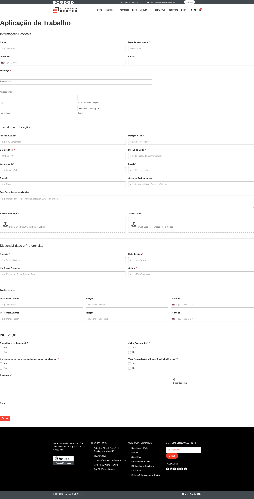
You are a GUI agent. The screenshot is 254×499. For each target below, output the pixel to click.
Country (81, 113)
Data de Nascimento (139, 42)
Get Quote (173, 10)
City (1, 102)
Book (183, 10)
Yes (5, 347)
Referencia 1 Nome (9, 298)
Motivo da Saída (137, 150)
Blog (134, 10)
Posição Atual (136, 135)
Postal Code (5, 113)
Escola (132, 164)
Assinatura (6, 375)
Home (99, 10)
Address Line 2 (6, 92)
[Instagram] (61, 2)
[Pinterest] (68, 2)
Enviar (5, 418)
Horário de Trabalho (10, 268)
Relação (90, 298)
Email (131, 56)
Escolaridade (7, 164)
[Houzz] (57, 2)
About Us (144, 10)
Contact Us (160, 10)
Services (109, 10)
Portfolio (124, 10)
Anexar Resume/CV (9, 213)
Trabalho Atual (8, 135)
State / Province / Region (88, 102)
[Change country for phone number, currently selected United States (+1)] (3, 62)
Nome (3, 42)
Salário (132, 268)
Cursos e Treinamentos (140, 178)
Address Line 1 (6, 81)
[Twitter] (65, 2)
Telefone (5, 56)
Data (3, 403)
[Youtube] (72, 2)
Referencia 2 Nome (9, 313)
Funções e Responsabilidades (15, 192)
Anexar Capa (134, 213)
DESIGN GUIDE (189, 2)
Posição (5, 178)
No (5, 352)
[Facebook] (54, 2)
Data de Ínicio (7, 150)
